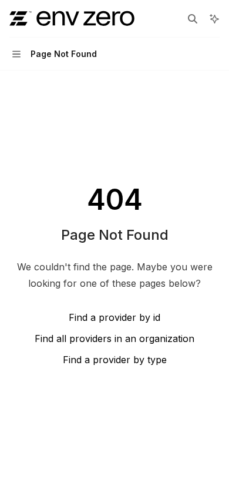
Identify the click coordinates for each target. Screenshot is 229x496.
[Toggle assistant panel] (214, 19)
